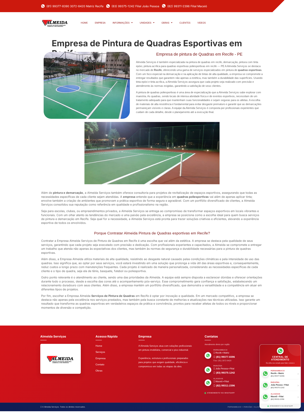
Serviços (100, 352)
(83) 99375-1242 (225, 372)
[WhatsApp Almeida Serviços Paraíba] (208, 370)
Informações (121, 22)
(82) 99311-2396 (225, 385)
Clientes (184, 22)
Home (84, 22)
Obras (165, 22)
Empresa (100, 22)
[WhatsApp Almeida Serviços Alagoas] (208, 382)
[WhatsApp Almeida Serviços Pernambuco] (208, 355)
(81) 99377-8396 (225, 356)
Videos (201, 22)
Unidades (145, 22)
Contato (100, 364)
